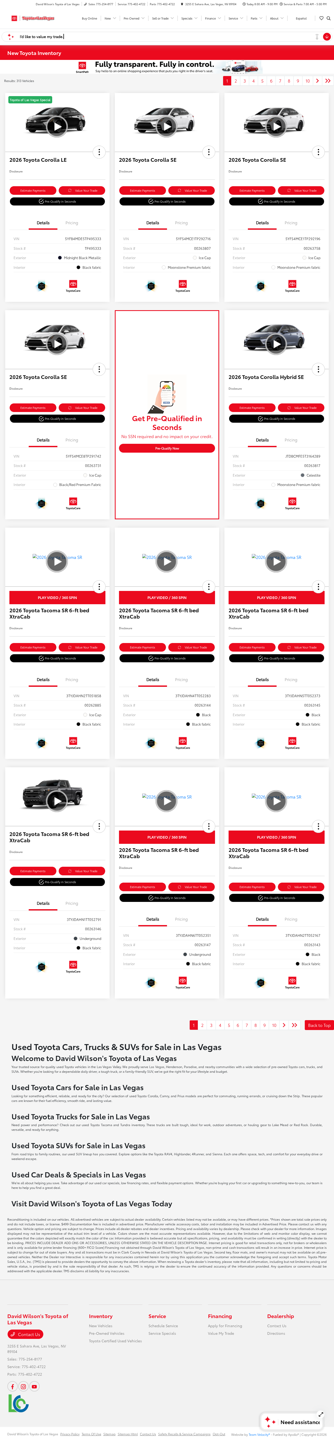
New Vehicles (100, 1325)
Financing (220, 1315)
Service (157, 1315)
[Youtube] (34, 1386)
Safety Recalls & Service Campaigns (184, 1434)
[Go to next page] (317, 81)
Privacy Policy (70, 1434)
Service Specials (162, 1333)
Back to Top (319, 1025)
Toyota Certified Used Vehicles (115, 1340)
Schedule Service (163, 1325)
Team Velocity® (259, 1434)
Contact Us (28, 1334)
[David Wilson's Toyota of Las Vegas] (31, 17)
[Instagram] (23, 1386)
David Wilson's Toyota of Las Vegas (32, 1434)
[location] (182, 4)
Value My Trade (221, 1333)
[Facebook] (12, 1386)
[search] (329, 18)
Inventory (100, 1315)
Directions (276, 1333)
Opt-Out (219, 1434)
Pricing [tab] (71, 222)
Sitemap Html (128, 1434)
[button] (99, 152)
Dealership (280, 1315)
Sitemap (109, 1434)
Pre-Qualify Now (167, 448)
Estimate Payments (32, 190)
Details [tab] (43, 222)
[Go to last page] (328, 81)
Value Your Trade (86, 190)
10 (308, 81)
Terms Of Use (91, 1434)
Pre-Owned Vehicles (106, 1333)
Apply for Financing (225, 1325)
